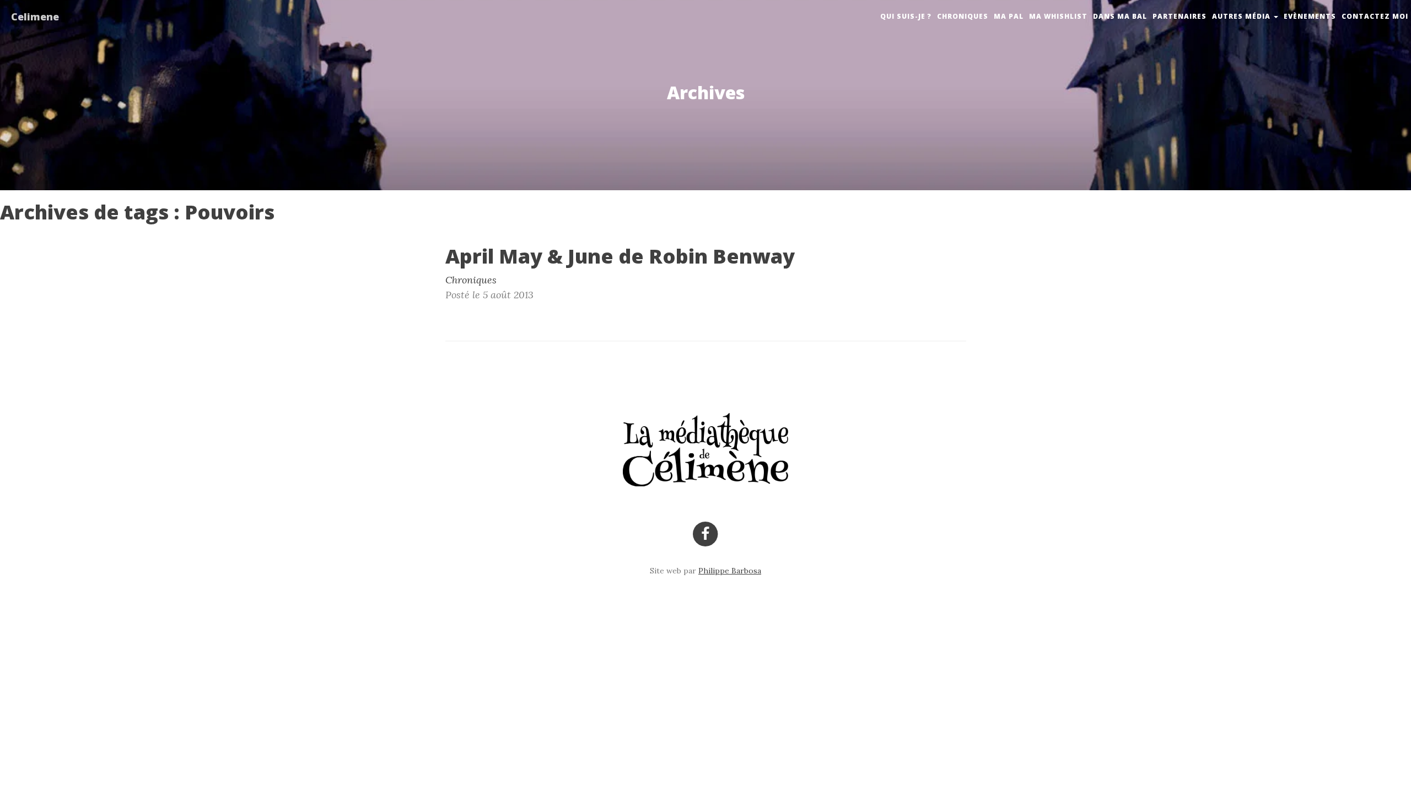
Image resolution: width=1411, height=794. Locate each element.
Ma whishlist (1058, 16)
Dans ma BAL (1120, 16)
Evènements (1310, 16)
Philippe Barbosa (729, 571)
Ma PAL (1009, 16)
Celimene (35, 16)
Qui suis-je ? (905, 16)
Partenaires (1180, 16)
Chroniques (962, 16)
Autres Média (1242, 16)
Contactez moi (1375, 16)
